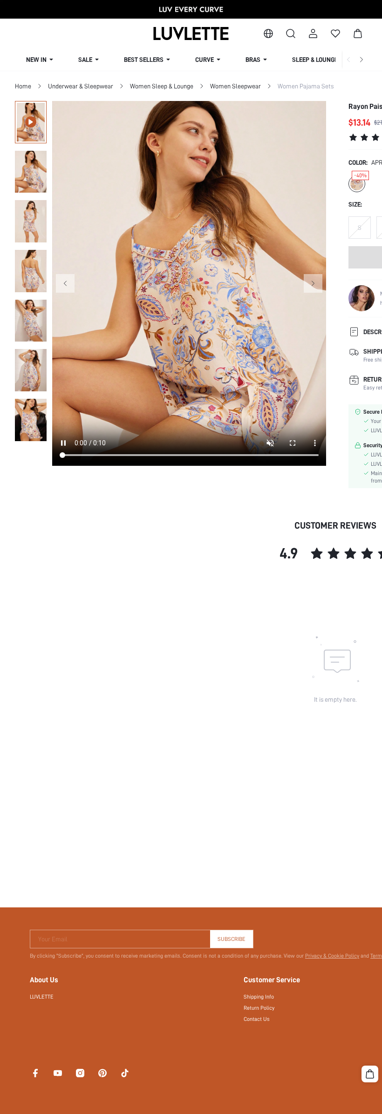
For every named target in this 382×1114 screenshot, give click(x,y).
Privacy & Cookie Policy (332, 956)
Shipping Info (259, 996)
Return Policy (259, 1008)
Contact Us (257, 1019)
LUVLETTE (42, 996)
